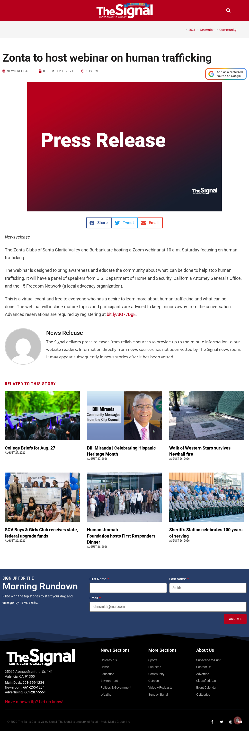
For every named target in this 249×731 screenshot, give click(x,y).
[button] (20, 11)
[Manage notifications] (237, 720)
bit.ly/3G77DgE (121, 314)
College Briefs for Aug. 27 (30, 447)
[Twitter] (221, 722)
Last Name (178, 579)
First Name (98, 579)
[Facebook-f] (212, 722)
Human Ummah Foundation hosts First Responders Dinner (121, 535)
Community (228, 29)
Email (93, 598)
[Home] (182, 29)
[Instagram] (230, 722)
